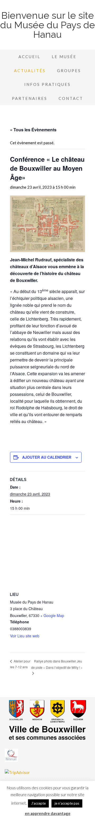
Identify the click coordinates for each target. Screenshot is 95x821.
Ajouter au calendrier (46, 457)
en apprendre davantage (47, 813)
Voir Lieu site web (24, 635)
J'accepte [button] (38, 803)
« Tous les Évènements (33, 130)
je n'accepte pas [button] (67, 803)
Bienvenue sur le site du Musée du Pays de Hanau (47, 25)
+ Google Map (52, 615)
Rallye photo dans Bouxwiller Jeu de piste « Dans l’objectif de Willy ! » (57, 664)
